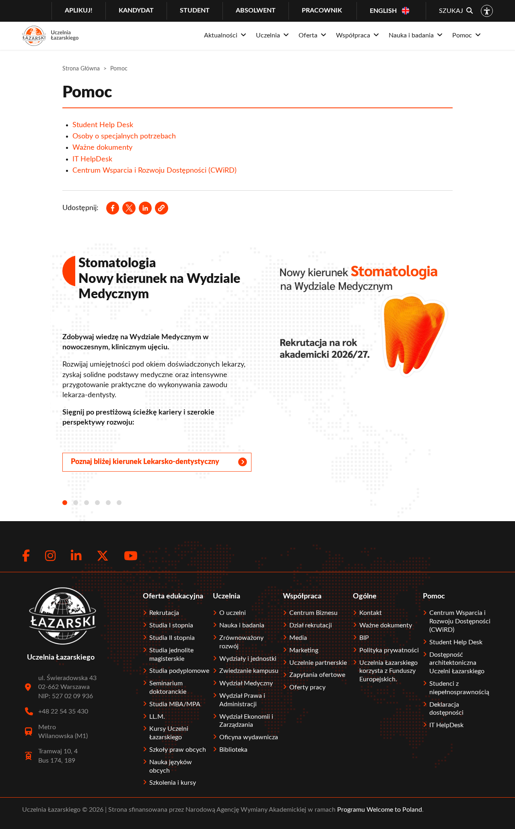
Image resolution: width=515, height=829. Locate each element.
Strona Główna (81, 69)
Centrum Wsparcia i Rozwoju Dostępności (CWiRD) (154, 170)
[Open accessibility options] (487, 11)
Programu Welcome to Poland (379, 809)
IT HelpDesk (92, 159)
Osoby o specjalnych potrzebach (124, 136)
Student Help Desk (102, 125)
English (383, 11)
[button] (161, 208)
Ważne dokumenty (102, 147)
